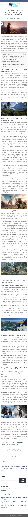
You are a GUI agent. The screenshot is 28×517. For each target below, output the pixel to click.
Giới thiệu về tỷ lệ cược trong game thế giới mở (13, 56)
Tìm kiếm (3, 476)
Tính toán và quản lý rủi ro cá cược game (12, 63)
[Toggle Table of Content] (24, 54)
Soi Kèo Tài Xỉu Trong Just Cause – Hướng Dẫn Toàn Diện (20, 468)
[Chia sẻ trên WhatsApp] (8, 450)
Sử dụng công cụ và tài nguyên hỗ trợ (11, 61)
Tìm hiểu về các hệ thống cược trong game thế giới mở (13, 65)
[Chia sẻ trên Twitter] (13, 450)
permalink (14, 456)
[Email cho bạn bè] (15, 450)
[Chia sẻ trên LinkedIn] (20, 450)
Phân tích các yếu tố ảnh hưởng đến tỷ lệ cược (13, 58)
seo (21, 18)
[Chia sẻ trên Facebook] (10, 450)
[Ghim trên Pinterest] (18, 450)
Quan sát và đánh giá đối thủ (9, 59)
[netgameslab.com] (14, 4)
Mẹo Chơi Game (14, 9)
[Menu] (2, 4)
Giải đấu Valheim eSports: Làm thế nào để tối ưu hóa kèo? (7, 468)
